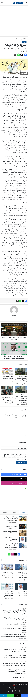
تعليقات (5, 512)
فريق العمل (10, 688)
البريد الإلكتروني (22, 442)
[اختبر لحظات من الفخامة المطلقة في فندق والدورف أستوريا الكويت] (21, 371)
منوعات (17, 39)
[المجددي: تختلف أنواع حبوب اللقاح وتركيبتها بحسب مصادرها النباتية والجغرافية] (7, 567)
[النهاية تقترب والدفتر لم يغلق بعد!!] (22, 533)
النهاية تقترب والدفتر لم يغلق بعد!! (10, 531)
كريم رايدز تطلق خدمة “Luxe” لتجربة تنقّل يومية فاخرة (7, 399)
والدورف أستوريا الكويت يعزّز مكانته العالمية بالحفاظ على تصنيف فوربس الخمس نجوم (21, 398)
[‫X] (23, 301)
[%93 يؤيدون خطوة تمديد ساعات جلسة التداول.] (7, 371)
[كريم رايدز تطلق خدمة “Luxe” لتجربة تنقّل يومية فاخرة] (7, 390)
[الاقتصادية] (18, 2)
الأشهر (14, 512)
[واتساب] (20, 301)
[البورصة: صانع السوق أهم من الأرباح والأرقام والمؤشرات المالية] (22, 526)
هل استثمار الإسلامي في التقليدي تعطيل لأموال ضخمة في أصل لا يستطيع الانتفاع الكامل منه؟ (11, 518)
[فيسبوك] (26, 301)
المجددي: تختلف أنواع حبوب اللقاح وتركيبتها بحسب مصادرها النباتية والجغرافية (7, 573)
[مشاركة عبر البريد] (17, 301)
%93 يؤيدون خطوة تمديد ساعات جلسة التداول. (8, 378)
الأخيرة (23, 512)
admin (23, 49)
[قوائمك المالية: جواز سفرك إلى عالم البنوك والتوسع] (22, 539)
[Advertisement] (14, 21)
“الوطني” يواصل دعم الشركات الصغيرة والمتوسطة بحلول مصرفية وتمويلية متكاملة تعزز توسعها (10, 545)
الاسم (25, 436)
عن (15, 688)
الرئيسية (22, 39)
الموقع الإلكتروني (22, 448)
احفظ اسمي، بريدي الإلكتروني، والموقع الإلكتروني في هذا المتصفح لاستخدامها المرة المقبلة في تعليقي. (14, 456)
